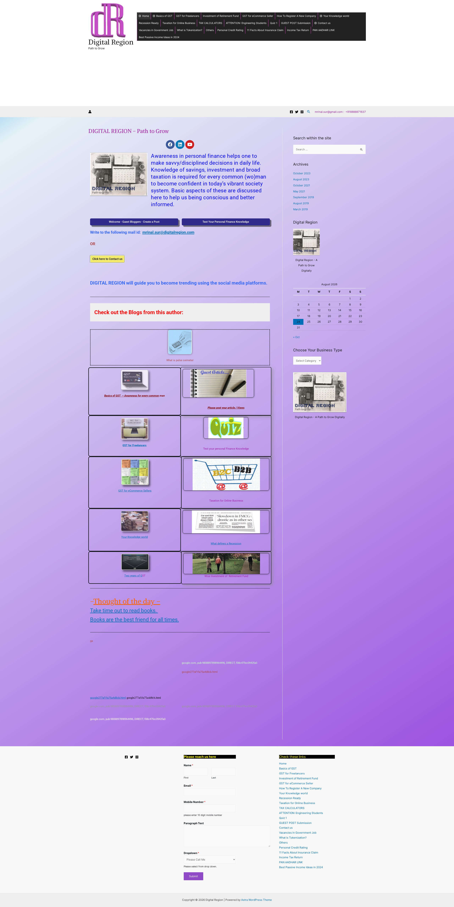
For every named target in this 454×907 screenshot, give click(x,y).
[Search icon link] (308, 112)
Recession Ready (149, 22)
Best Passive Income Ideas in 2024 (159, 37)
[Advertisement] (227, 79)
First (186, 777)
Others (210, 30)
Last (213, 777)
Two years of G (133, 575)
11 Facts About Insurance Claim (265, 30)
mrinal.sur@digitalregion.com (168, 232)
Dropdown (191, 853)
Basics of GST (164, 15)
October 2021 (301, 185)
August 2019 (301, 203)
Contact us (324, 22)
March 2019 (300, 209)
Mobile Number (195, 802)
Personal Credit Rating (230, 30)
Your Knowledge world (336, 15)
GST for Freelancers (187, 15)
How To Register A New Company (296, 15)
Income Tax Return (298, 30)
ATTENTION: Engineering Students (246, 22)
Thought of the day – (126, 601)
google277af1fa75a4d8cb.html (108, 697)
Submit (193, 876)
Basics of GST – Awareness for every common (131, 395)
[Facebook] (291, 111)
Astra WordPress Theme (256, 900)
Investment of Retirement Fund (221, 15)
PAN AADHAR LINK (324, 30)
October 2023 (302, 173)
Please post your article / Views (226, 407)
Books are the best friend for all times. (134, 619)
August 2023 (301, 179)
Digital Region (110, 42)
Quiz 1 (273, 22)
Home (145, 15)
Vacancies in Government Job (156, 30)
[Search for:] (329, 149)
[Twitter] (296, 111)
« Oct (296, 337)
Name (188, 765)
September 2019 (303, 197)
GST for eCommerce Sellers (134, 490)
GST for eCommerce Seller (257, 15)
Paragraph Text (194, 823)
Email (188, 785)
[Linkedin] (180, 144)
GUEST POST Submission (296, 22)
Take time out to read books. (124, 610)
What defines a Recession (226, 543)
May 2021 (299, 191)
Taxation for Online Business (178, 22)
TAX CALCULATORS (210, 22)
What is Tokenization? (189, 30)
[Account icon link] (90, 111)
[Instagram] (302, 111)
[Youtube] (189, 144)
